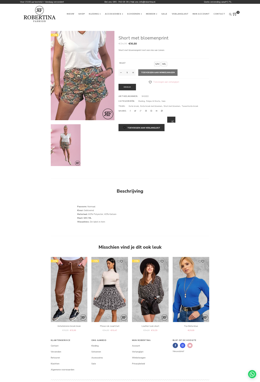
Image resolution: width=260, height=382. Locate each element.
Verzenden (56, 351)
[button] (252, 374)
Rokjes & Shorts (153, 101)
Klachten (55, 363)
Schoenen (96, 351)
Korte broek (134, 106)
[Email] (190, 345)
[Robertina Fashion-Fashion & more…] (39, 14)
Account (136, 345)
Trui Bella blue (191, 326)
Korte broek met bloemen (151, 106)
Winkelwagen (139, 357)
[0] (235, 15)
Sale (163, 101)
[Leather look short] (150, 289)
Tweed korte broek (190, 106)
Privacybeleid (138, 363)
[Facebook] (175, 345)
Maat (122, 63)
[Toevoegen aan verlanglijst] (80, 261)
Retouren (55, 357)
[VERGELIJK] (171, 119)
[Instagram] (182, 345)
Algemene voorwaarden (62, 369)
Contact (54, 345)
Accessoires (97, 357)
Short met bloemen (172, 106)
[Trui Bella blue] (191, 289)
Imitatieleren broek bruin (69, 326)
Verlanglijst (137, 351)
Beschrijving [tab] (130, 191)
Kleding (141, 101)
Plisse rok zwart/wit (109, 326)
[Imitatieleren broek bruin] (69, 289)
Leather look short (150, 326)
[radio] (157, 64)
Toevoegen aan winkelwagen (158, 72)
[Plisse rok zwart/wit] (109, 289)
